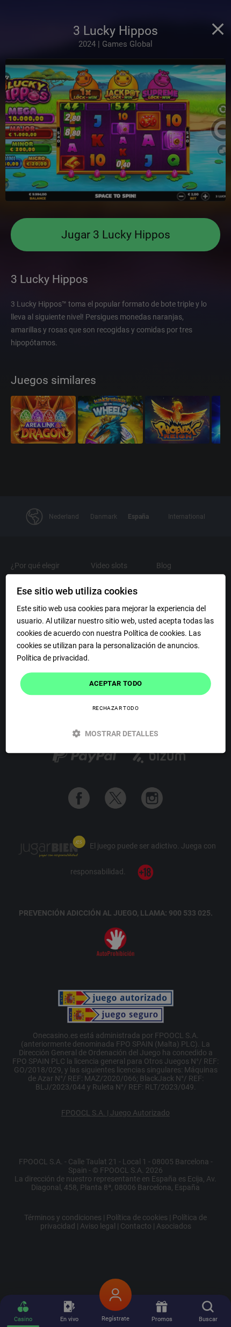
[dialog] (116, 663)
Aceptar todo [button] (115, 684)
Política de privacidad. (53, 658)
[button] (116, 733)
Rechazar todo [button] (115, 708)
